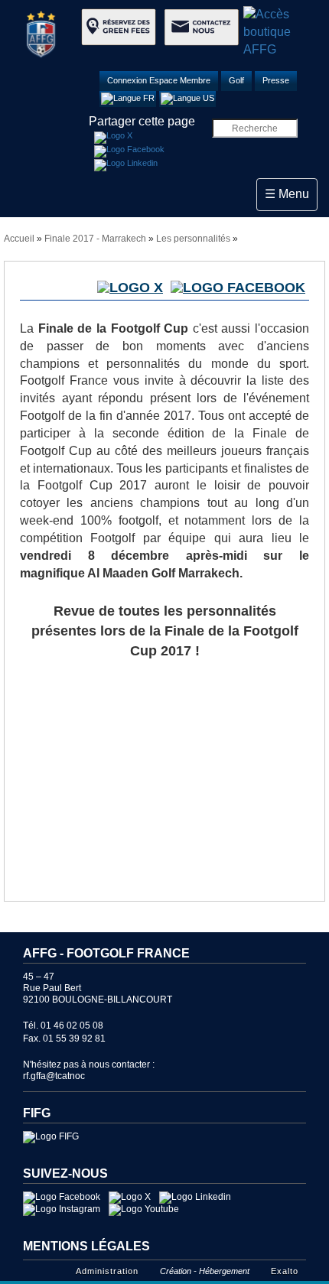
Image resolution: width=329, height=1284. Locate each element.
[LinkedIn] (126, 165)
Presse (275, 80)
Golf (236, 80)
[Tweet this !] (113, 138)
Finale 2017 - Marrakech (95, 238)
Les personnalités (193, 238)
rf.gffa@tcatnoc (54, 1076)
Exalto (284, 1271)
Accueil (19, 238)
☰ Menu (291, 193)
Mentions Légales (86, 1246)
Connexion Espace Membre (158, 80)
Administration (107, 1271)
